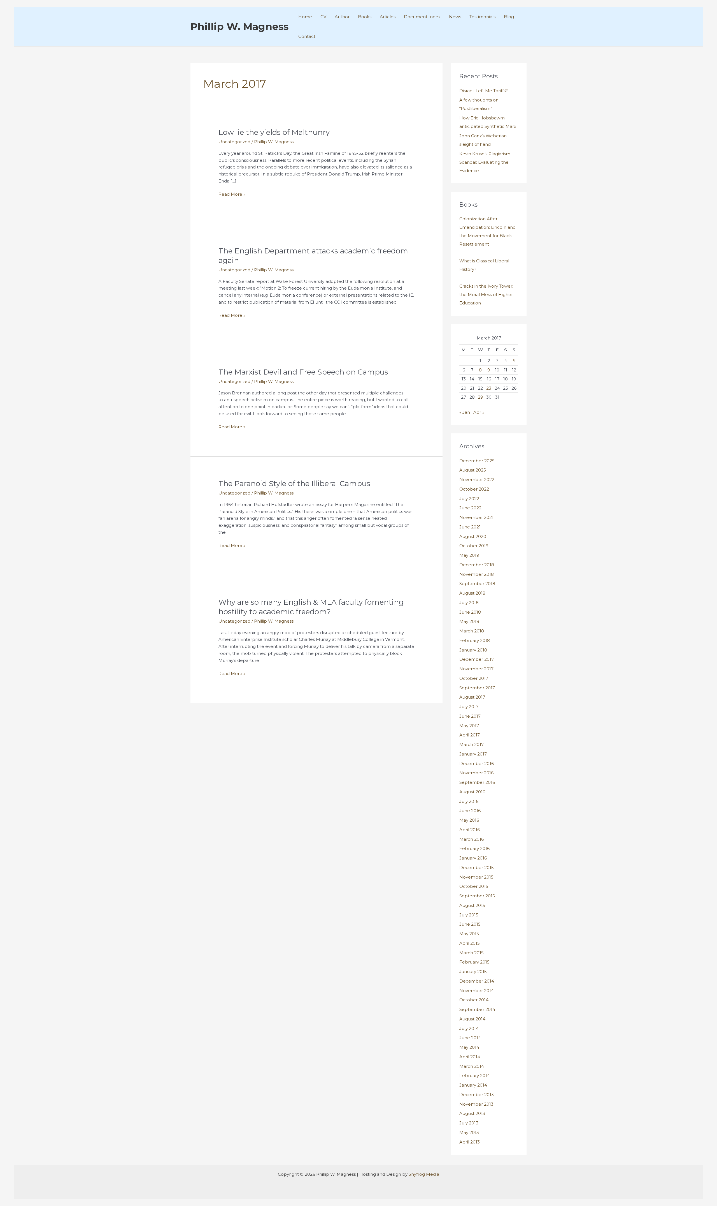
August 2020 (472, 536)
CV (323, 16)
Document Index (422, 16)
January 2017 (473, 754)
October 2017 (473, 678)
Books (364, 16)
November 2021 (476, 517)
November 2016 (476, 772)
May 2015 (469, 933)
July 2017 (468, 706)
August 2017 (472, 697)
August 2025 (472, 470)
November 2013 (476, 1104)
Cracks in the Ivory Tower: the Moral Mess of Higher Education (486, 294)
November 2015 (476, 877)
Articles (387, 16)
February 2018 (474, 640)
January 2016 (473, 858)
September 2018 (477, 583)
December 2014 (476, 981)
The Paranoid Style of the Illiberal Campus (294, 483)
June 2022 (470, 507)
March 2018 (471, 631)
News (455, 16)
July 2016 (468, 801)
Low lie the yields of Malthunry (274, 132)
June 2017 (470, 716)
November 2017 (476, 668)
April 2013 (469, 1142)
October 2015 (473, 886)
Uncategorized (234, 141)
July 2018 (469, 602)
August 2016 (472, 791)
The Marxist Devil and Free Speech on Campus (303, 372)
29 (480, 397)
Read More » (231, 194)
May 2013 (469, 1132)
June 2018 (470, 612)
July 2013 (468, 1123)
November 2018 (476, 574)
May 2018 (469, 621)
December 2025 (477, 460)
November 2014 (476, 990)
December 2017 (476, 659)
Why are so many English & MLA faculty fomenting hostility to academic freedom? (311, 607)
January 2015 (473, 971)
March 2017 (471, 744)
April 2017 (469, 735)
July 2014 (469, 1028)
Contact (306, 36)
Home (305, 16)
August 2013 (472, 1113)
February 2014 (474, 1075)
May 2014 (469, 1047)
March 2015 (471, 952)
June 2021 (470, 527)
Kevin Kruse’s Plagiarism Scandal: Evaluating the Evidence (484, 162)
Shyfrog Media (424, 1174)
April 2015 (469, 943)
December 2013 (476, 1094)
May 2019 (469, 555)
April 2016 (469, 829)
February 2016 (474, 848)
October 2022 (474, 489)
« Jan (464, 412)
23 (488, 388)
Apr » (478, 412)
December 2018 (476, 564)
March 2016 (471, 839)
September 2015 (477, 895)
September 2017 (477, 687)
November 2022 (476, 479)
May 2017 (469, 725)
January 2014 (473, 1085)
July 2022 (469, 498)
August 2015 (472, 905)
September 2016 (477, 782)
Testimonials (482, 16)
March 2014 (471, 1066)
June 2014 (470, 1037)
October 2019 (473, 545)
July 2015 (468, 915)
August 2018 (472, 593)
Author (342, 16)
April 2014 (469, 1056)
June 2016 (470, 810)
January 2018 (473, 650)
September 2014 (477, 1009)
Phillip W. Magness (239, 26)
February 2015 (474, 962)
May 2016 (469, 820)
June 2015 (470, 924)
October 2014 (473, 999)
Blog (509, 16)
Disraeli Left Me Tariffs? (483, 90)
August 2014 (472, 1019)
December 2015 (476, 867)
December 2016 (476, 763)
